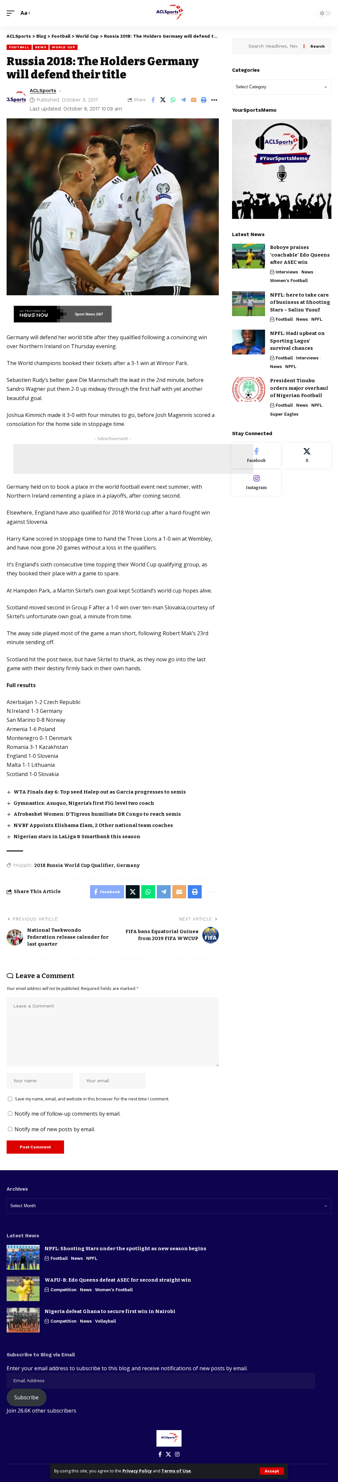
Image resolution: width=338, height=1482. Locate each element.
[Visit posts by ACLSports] (16, 100)
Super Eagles (284, 414)
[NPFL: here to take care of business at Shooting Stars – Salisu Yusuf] (248, 303)
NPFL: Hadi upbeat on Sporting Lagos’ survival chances (297, 340)
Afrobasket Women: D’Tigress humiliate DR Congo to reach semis (97, 814)
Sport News (85, 314)
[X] (307, 456)
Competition (64, 1289)
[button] (272, 1471)
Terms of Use (176, 1471)
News (41, 47)
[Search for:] (274, 46)
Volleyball (105, 1321)
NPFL (316, 319)
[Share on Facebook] (152, 100)
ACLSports (43, 91)
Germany (128, 865)
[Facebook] (256, 456)
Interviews (287, 271)
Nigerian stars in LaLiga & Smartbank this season (77, 837)
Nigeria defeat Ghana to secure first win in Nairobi (110, 1311)
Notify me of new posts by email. (55, 1129)
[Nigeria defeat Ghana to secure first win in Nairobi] (23, 1320)
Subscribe (26, 1397)
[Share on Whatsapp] (173, 100)
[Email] (193, 100)
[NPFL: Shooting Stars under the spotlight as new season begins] (23, 1257)
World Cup (63, 47)
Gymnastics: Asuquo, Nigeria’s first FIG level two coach (84, 803)
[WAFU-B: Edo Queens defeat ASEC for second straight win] (23, 1288)
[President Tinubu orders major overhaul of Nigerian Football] (248, 389)
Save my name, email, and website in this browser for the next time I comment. (92, 1099)
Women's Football (289, 280)
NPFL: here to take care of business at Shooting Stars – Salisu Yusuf (300, 302)
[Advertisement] (133, 459)
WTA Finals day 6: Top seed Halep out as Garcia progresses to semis (100, 792)
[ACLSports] (169, 13)
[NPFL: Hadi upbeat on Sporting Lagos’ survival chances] (248, 342)
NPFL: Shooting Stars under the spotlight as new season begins (125, 1249)
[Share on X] (163, 100)
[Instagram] (256, 483)
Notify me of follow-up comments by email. (67, 1113)
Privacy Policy (137, 1471)
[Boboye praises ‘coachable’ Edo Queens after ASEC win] (248, 256)
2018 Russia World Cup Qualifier (74, 865)
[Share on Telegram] (183, 100)
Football (19, 47)
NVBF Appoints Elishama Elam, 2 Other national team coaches (93, 825)
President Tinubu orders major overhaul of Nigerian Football (299, 388)
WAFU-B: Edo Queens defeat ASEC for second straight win (118, 1280)
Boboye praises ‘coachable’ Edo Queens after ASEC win (300, 254)
